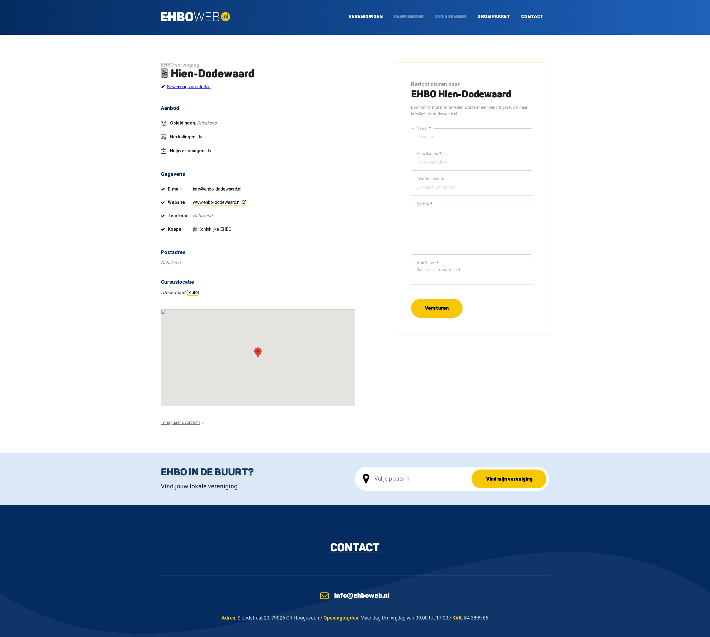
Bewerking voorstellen (189, 86)
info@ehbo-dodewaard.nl (217, 189)
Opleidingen (450, 16)
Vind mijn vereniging (509, 479)
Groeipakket (493, 16)
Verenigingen (365, 16)
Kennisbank (409, 16)
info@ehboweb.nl (362, 595)
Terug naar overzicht (180, 422)
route (193, 292)
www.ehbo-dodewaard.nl (216, 202)
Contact (532, 16)
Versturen (437, 308)
